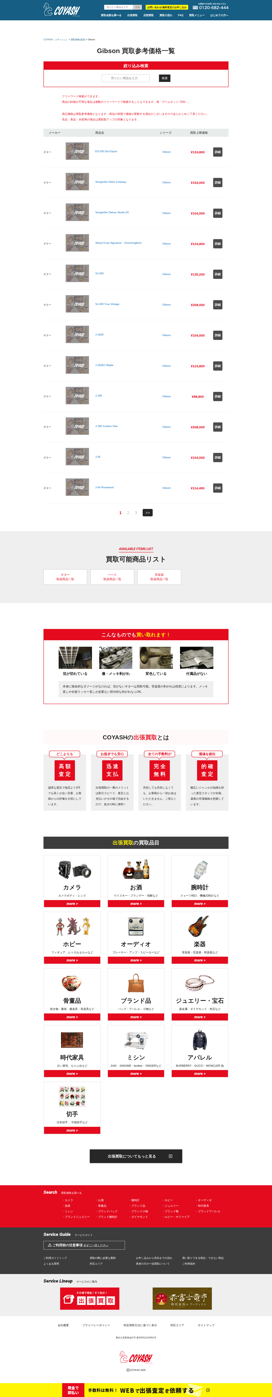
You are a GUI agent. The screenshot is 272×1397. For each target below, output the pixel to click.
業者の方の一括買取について (153, 1263)
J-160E (99, 334)
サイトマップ (206, 1325)
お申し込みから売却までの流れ (154, 1257)
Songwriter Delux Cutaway (110, 181)
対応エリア (96, 1263)
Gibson (166, 151)
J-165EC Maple (104, 365)
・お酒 (99, 1200)
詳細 (218, 151)
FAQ (180, 15)
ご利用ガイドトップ (55, 1257)
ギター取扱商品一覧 (65, 577)
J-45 (97, 456)
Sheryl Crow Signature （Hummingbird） (119, 242)
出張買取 (132, 15)
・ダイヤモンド (138, 1216)
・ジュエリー (170, 1205)
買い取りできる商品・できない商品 (203, 1257)
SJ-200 (99, 273)
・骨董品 (100, 1205)
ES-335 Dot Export (106, 151)
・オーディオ (203, 1200)
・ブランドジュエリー (76, 1216)
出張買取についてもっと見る (132, 1156)
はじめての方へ (219, 15)
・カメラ (67, 1200)
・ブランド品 (137, 1205)
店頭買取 (148, 15)
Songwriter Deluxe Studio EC (112, 212)
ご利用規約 (188, 1263)
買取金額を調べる (111, 15)
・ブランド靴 (170, 1211)
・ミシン (67, 1211)
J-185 (98, 395)
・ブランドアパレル (207, 1211)
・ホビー (167, 1200)
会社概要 (63, 1325)
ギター (47, 152)
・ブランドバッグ (106, 1211)
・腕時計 (134, 1200)
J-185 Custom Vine (106, 426)
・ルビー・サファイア (176, 1216)
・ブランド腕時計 (106, 1216)
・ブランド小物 (138, 1211)
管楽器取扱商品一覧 (159, 577)
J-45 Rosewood (104, 487)
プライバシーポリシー (96, 1325)
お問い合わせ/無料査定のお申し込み (167, 7)
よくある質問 (51, 1263)
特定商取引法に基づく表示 (140, 1325)
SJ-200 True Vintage (107, 304)
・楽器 (66, 1205)
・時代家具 (202, 1205)
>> (147, 513)
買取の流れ (165, 15)
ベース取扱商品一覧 (112, 577)
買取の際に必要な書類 (103, 1257)
